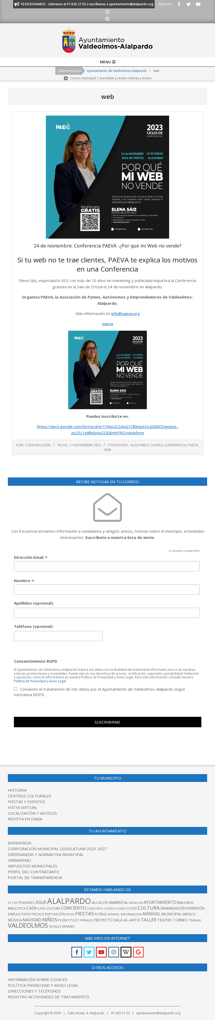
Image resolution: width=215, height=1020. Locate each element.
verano (68, 926)
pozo (74, 920)
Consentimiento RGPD (35, 661)
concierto (73, 908)
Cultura (148, 907)
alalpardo (139, 445)
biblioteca (17, 908)
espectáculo (33, 914)
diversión (196, 908)
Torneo (180, 919)
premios (86, 920)
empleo (14, 914)
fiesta (70, 914)
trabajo (195, 920)
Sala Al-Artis (127, 919)
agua (40, 902)
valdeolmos (28, 925)
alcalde (100, 902)
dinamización (173, 908)
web (107, 449)
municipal (171, 913)
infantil (114, 914)
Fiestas (84, 913)
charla (156, 445)
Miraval (151, 914)
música (15, 919)
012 (10, 903)
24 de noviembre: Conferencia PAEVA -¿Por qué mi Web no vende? (107, 246)
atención (136, 903)
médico (189, 914)
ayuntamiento (160, 902)
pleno (63, 920)
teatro (164, 919)
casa (31, 908)
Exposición (55, 914)
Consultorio (115, 908)
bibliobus (185, 902)
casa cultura (48, 908)
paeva (107, 323)
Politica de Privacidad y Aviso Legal (40, 681)
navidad (32, 920)
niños (49, 919)
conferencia (175, 445)
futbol (101, 914)
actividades (24, 902)
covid (132, 908)
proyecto (103, 919)
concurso (95, 908)
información (131, 914)
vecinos (55, 926)
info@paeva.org (125, 313)
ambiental (118, 902)
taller (148, 920)
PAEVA (193, 445)
